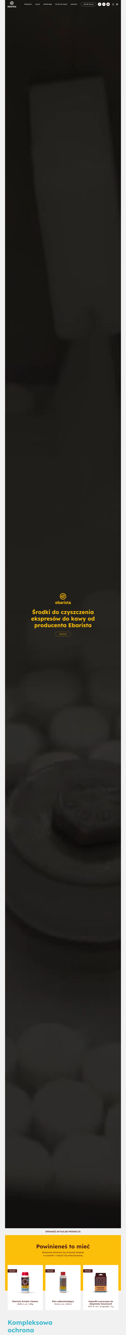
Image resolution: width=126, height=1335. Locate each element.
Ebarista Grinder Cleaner (25, 1301)
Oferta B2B (47, 4)
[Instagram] (104, 4)
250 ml (68, 1304)
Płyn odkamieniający (63, 1301)
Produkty (28, 4)
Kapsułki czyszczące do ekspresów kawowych (101, 1302)
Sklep (37, 4)
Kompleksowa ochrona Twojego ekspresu (58, 1231)
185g (31, 1304)
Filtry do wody (61, 4)
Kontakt (74, 4)
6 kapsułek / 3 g (106, 1306)
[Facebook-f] (99, 4)
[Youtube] (108, 4)
